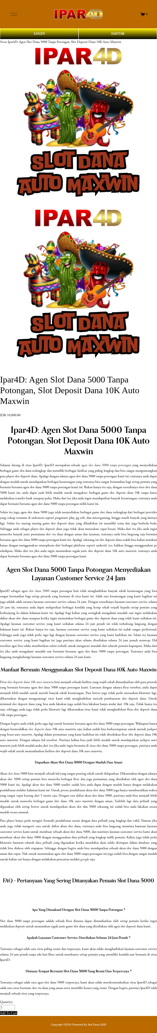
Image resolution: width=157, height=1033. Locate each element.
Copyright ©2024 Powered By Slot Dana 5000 (78, 1024)
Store (3, 42)
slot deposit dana (40, 729)
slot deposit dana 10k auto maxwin (30, 682)
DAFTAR (117, 34)
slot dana (14, 773)
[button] (8, 1013)
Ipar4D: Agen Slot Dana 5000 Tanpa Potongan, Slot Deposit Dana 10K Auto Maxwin (64, 42)
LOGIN (39, 34)
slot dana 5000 (39, 591)
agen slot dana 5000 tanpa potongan (106, 465)
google (84, 859)
